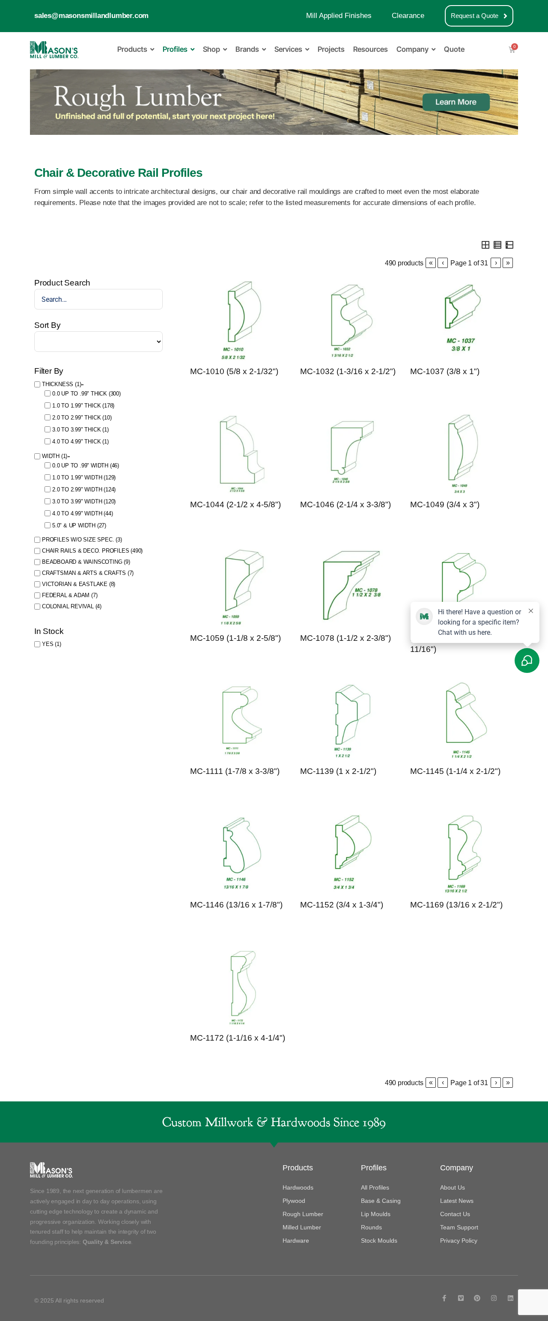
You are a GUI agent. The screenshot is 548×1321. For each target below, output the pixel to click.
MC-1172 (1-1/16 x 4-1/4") (237, 1037)
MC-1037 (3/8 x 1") (445, 371)
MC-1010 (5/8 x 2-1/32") (234, 371)
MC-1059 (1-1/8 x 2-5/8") (235, 638)
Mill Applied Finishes (339, 16)
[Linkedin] (510, 1298)
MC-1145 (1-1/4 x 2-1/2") (455, 771)
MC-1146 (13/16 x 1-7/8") (236, 904)
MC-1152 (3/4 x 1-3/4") (341, 904)
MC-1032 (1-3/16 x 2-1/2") (348, 371)
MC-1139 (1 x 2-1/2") (338, 771)
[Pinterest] (477, 1298)
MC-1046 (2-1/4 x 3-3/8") (345, 504)
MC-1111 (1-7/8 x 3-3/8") (235, 771)
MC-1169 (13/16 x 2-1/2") (456, 904)
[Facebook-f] (444, 1298)
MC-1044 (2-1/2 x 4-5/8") (235, 504)
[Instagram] (494, 1298)
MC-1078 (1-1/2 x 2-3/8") (345, 638)
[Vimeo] (461, 1298)
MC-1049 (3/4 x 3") (445, 504)
